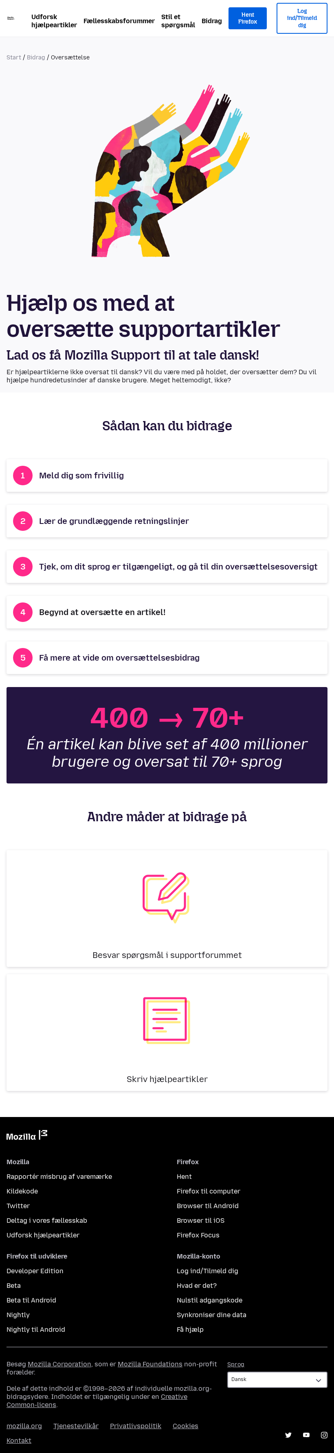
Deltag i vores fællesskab (47, 1220)
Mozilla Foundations (150, 1364)
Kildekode (22, 1191)
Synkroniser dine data (211, 1315)
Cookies (185, 1426)
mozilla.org (24, 1426)
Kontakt (19, 1440)
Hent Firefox (247, 18)
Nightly (18, 1315)
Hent (184, 1176)
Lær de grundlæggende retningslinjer (114, 521)
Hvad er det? (197, 1285)
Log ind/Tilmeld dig (302, 18)
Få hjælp (190, 1329)
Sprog (235, 1364)
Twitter (18, 1206)
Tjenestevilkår (76, 1426)
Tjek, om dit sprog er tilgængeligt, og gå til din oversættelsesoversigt (178, 567)
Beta (14, 1285)
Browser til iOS (200, 1220)
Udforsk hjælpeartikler (54, 21)
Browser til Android (208, 1206)
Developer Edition (35, 1271)
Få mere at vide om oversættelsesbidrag (119, 658)
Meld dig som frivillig (81, 475)
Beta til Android (31, 1300)
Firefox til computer (208, 1191)
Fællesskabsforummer (119, 21)
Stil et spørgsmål (178, 21)
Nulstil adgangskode (209, 1300)
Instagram (324, 1435)
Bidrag (212, 21)
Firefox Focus (198, 1235)
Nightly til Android (36, 1329)
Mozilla (27, 1136)
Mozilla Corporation (59, 1364)
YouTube (306, 1435)
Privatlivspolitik (135, 1426)
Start (14, 57)
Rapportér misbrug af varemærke (59, 1176)
